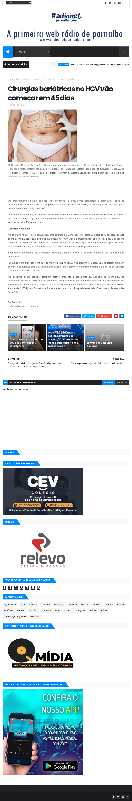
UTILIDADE (35, 616)
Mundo (109, 604)
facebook (122, 382)
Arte (23, 604)
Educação (59, 604)
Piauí (57, 610)
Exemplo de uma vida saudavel (99, 344)
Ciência (33, 604)
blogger (108, 382)
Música (121, 604)
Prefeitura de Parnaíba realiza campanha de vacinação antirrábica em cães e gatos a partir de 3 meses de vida (63, 339)
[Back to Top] (127, 797)
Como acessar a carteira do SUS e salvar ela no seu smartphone (26, 343)
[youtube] (115, 3)
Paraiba (21, 610)
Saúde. (103, 610)
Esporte (73, 604)
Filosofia (97, 604)
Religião (80, 610)
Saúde (19, 79)
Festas (84, 604)
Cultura (46, 604)
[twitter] (110, 3)
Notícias (53, 64)
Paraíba (33, 610)
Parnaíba (46, 610)
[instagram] (119, 3)
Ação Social (10, 604)
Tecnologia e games (15, 616)
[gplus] (124, 3)
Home (11, 79)
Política (68, 610)
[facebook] (105, 3)
